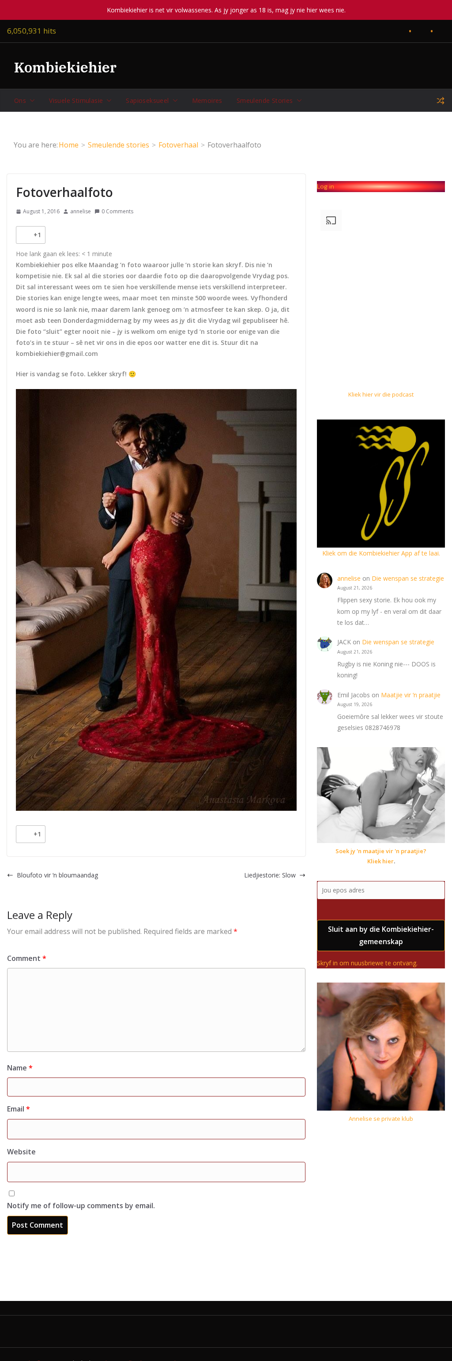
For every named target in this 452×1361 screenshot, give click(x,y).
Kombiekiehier (65, 67)
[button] (30, 101)
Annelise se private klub (381, 1119)
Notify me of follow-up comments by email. (81, 1205)
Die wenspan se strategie (408, 578)
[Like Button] (24, 235)
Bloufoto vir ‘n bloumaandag (57, 875)
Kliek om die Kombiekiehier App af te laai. (381, 553)
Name (20, 1068)
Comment (26, 958)
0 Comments (117, 211)
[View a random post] (440, 100)
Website (21, 1152)
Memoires (207, 100)
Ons (20, 100)
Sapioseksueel (147, 100)
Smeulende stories (265, 100)
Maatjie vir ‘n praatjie (411, 695)
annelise (80, 211)
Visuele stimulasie (76, 100)
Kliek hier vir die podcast (381, 394)
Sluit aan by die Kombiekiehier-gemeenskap (381, 935)
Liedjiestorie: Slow (270, 875)
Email (18, 1109)
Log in (325, 186)
